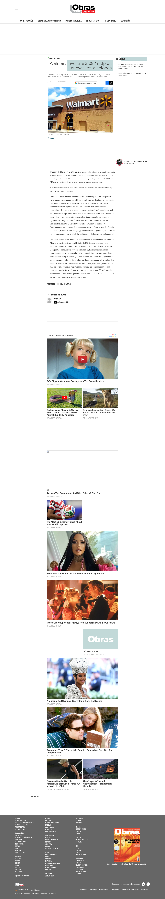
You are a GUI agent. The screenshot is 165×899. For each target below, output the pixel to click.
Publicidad (83, 889)
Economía (18, 840)
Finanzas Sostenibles (53, 863)
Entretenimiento (51, 840)
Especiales (80, 823)
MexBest (79, 859)
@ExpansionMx (62, 302)
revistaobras (143, 884)
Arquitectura (92, 20)
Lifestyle (48, 829)
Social (47, 857)
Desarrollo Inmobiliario (49, 20)
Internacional (20, 842)
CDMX (17, 865)
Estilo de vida (81, 854)
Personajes (80, 867)
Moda (77, 835)
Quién (78, 827)
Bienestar (79, 869)
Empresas (18, 835)
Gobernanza (49, 859)
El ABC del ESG (50, 867)
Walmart (57, 299)
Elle (77, 846)
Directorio (144, 889)
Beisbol (48, 821)
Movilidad (49, 861)
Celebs (78, 852)
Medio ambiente (51, 854)
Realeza (78, 831)
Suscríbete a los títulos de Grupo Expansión (127, 864)
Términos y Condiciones (130, 889)
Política (18, 857)
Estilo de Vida (81, 871)
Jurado (78, 874)
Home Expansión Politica (24, 837)
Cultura (79, 842)
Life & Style (49, 836)
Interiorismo (110, 20)
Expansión (125, 20)
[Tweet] (111, 83)
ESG (16, 848)
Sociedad (18, 872)
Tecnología (19, 844)
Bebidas (78, 863)
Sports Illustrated (22, 876)
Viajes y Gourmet (51, 848)
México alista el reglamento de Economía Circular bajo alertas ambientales (130, 66)
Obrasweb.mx (148, 884)
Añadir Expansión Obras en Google (87, 83)
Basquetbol (49, 825)
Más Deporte (50, 827)
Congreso (18, 863)
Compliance (115, 889)
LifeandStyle (20, 852)
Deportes (48, 842)
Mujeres (18, 850)
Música (48, 846)
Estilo (47, 838)
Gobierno (18, 859)
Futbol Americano (52, 823)
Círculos (79, 833)
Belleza (78, 838)
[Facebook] (107, 83)
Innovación (49, 865)
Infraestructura (73, 20)
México (17, 861)
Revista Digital (51, 831)
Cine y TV (48, 844)
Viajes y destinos (82, 865)
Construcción (26, 20)
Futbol (48, 818)
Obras (17, 818)
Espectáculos (81, 829)
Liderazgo (79, 818)
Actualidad (49, 876)
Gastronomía (80, 861)
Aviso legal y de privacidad (99, 889)
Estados (18, 867)
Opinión (18, 869)
